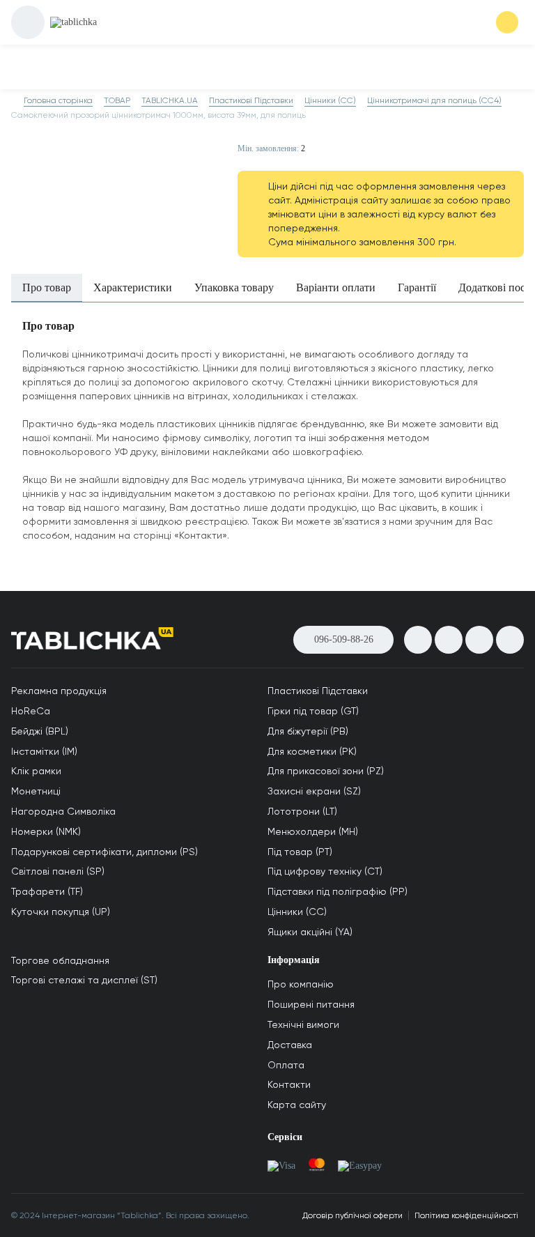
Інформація (294, 960)
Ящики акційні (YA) (310, 931)
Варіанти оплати (335, 287)
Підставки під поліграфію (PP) (338, 891)
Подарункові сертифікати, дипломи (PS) (104, 851)
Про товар (46, 287)
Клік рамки (36, 770)
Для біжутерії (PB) (308, 731)
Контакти (289, 1084)
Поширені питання (311, 1004)
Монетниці (36, 791)
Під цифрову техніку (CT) (325, 871)
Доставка (290, 1044)
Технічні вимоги (303, 1024)
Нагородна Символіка (63, 811)
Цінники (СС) (297, 911)
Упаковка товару (234, 287)
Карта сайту (297, 1104)
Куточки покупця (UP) (60, 911)
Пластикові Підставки (318, 690)
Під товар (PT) (300, 851)
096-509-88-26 (343, 639)
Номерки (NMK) (46, 831)
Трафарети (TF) (47, 891)
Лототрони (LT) (302, 811)
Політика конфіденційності (466, 1215)
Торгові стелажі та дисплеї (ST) (84, 979)
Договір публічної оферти (352, 1215)
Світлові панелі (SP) (57, 871)
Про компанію (301, 984)
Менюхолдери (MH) (313, 831)
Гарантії (417, 287)
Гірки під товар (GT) (313, 710)
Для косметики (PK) (312, 751)
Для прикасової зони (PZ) (326, 770)
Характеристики (132, 287)
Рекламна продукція (59, 690)
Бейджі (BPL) (39, 731)
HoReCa (30, 710)
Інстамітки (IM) (44, 751)
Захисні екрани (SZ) (314, 791)
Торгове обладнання (60, 960)
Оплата (286, 1064)
